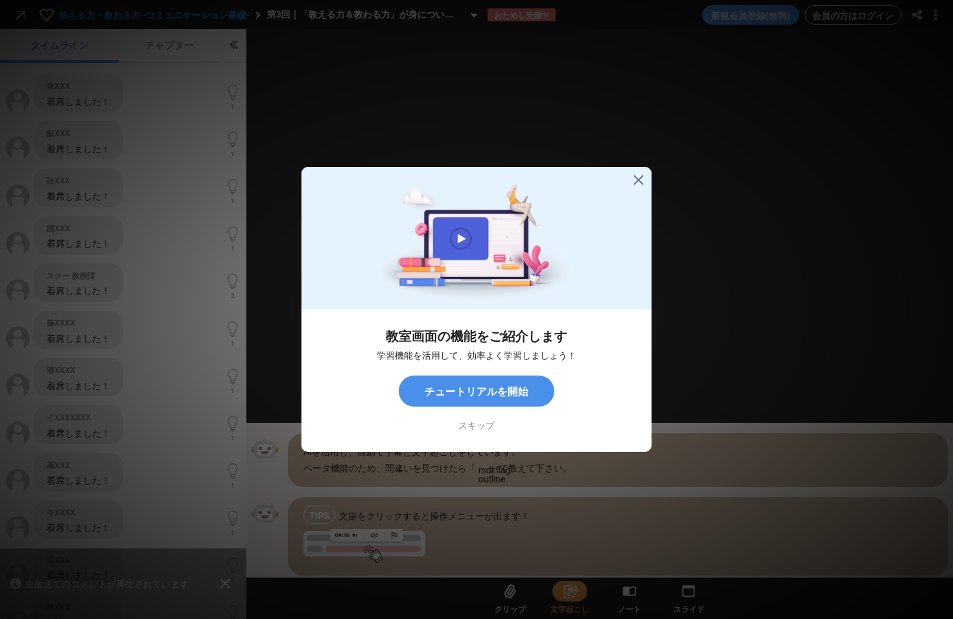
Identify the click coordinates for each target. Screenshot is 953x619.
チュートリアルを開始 (476, 390)
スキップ (476, 424)
